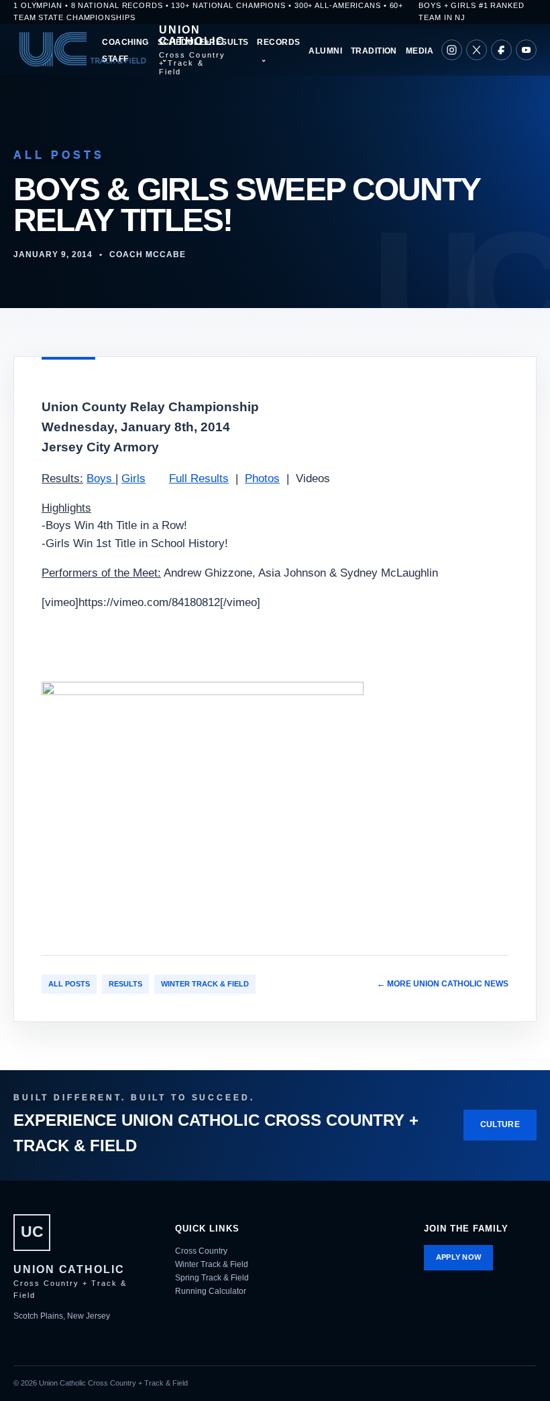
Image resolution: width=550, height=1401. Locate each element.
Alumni (325, 51)
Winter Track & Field (205, 984)
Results (125, 984)
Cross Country (201, 1251)
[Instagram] (451, 50)
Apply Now (459, 1257)
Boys (101, 478)
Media (419, 51)
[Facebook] (501, 50)
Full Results (199, 478)
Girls (133, 478)
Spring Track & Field (212, 1277)
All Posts (69, 984)
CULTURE (500, 1124)
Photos (262, 478)
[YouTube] (526, 50)
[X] (476, 50)
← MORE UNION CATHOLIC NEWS (442, 983)
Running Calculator (210, 1291)
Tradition (374, 51)
